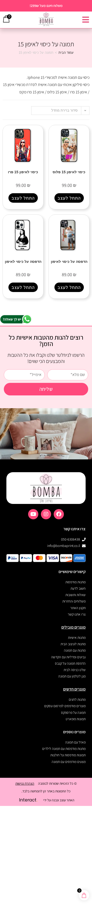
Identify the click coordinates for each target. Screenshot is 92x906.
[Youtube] (33, 514)
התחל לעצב (69, 198)
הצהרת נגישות (24, 783)
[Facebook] (59, 514)
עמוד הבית (66, 53)
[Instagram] (46, 514)
